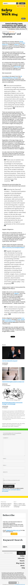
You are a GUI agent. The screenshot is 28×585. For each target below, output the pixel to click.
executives (8, 423)
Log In (22, 3)
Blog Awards (20, 563)
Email (5, 465)
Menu (23, 18)
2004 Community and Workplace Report (13, 247)
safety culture (5, 425)
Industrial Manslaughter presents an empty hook (13, 381)
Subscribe (21, 6)
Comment (6, 438)
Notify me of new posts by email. (9, 483)
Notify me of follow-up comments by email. (11, 480)
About (22, 565)
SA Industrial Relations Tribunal (12, 77)
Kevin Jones (11, 32)
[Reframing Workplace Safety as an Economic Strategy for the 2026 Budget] (13, 394)
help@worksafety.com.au (13, 530)
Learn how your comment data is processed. (11, 490)
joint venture (21, 319)
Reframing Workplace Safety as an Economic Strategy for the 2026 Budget (12, 403)
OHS (20, 423)
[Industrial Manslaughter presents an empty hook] (13, 373)
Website (5, 472)
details (21, 41)
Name (5, 458)
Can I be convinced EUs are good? (9, 360)
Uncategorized (12, 425)
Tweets (22, 561)
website (16, 293)
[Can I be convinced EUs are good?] (13, 352)
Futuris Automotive (10, 321)
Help (23, 568)
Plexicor (17, 44)
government (14, 423)
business (4, 423)
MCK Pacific (17, 67)
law (18, 423)
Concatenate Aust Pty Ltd (20, 584)
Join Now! (14, 534)
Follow (22, 556)
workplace (18, 425)
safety (23, 423)
